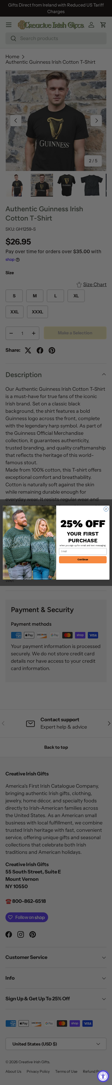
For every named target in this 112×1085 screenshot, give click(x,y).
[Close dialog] (106, 508)
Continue (82, 559)
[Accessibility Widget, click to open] (103, 1076)
